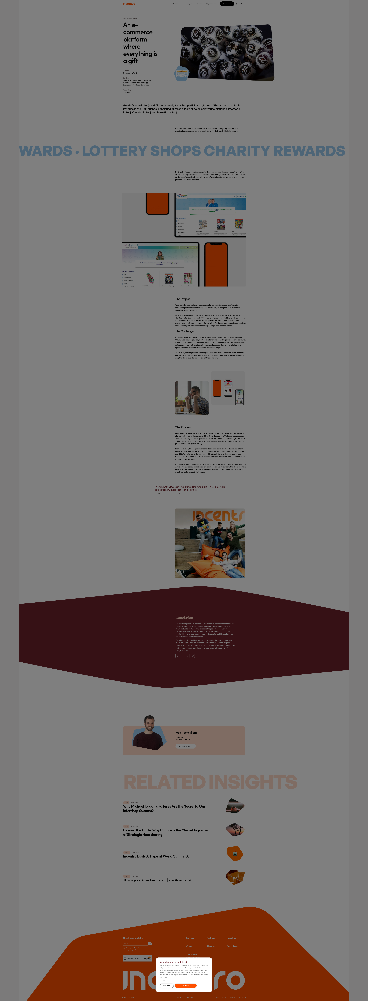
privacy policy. (164, 980)
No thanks (167, 985)
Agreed (186, 985)
